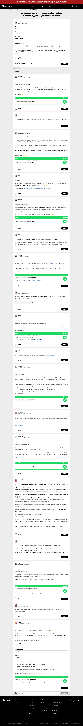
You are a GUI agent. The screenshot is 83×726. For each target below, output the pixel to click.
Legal (4, 723)
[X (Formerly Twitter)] (74, 700)
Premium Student (56, 710)
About (18, 702)
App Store (53, 263)
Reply (64, 63)
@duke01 (19, 627)
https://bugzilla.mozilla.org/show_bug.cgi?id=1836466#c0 (38, 188)
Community (8, 6)
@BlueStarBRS (19, 441)
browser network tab (19, 425)
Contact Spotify (44, 710)
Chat (41, 6)
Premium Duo (55, 705)
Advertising (31, 708)
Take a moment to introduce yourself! (34, 103)
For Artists (31, 702)
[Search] (73, 6)
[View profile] (16, 22)
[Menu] (80, 6)
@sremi (18, 81)
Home (8, 9)
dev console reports (19, 423)
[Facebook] (78, 700)
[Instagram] (70, 700)
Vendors (31, 713)
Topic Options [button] (16, 68)
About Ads (34, 723)
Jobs (18, 705)
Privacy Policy (19, 723)
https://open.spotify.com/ (48, 355)
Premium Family (55, 708)
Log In (76, 6)
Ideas (50, 6)
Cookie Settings (27, 723)
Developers (31, 705)
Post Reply (64, 693)
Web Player (43, 705)
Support (42, 702)
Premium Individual (56, 702)
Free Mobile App (44, 708)
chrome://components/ (19, 516)
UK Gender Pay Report (64, 723)
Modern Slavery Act (48, 723)
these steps (49, 2)
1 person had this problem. (20, 63)
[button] (68, 23)
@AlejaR (38, 447)
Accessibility (40, 723)
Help (32, 6)
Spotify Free (54, 713)
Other (15, 9)
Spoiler (18, 646)
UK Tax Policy (56, 723)
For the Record (20, 708)
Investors (31, 710)
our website (43, 263)
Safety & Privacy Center (11, 723)
